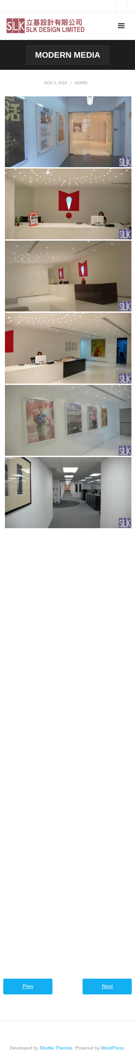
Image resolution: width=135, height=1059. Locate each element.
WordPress (112, 1047)
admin (81, 83)
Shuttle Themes (56, 1047)
